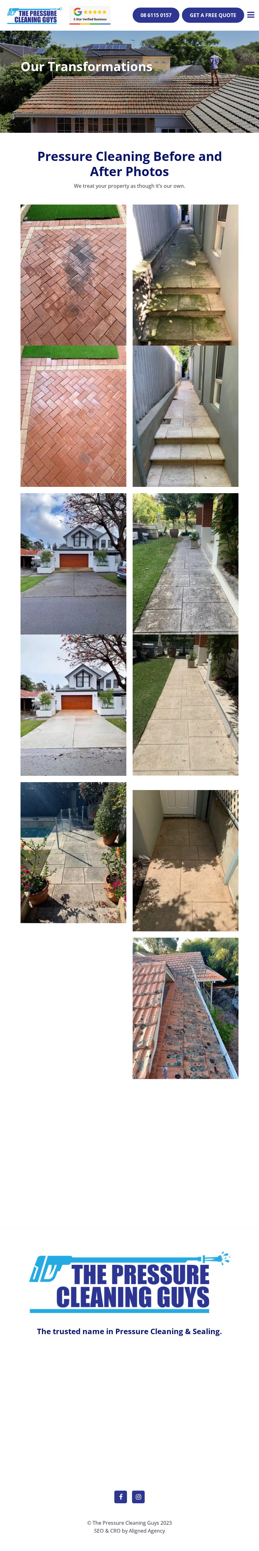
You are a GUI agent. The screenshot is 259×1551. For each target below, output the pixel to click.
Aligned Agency (147, 1530)
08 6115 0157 (156, 15)
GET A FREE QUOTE (213, 15)
